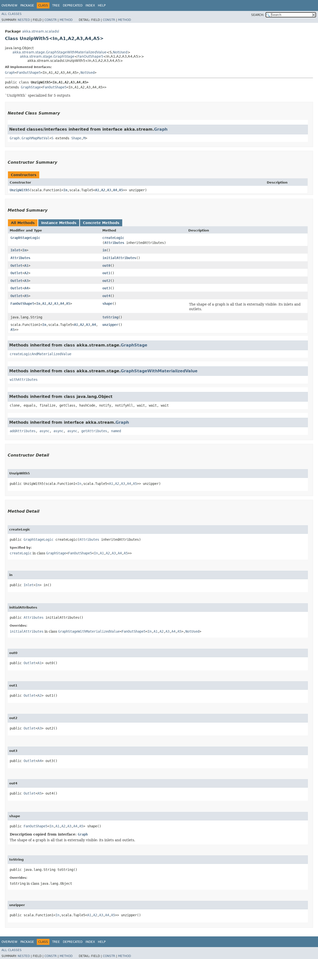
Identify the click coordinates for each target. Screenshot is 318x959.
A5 (121, 190)
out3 (106, 288)
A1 (97, 190)
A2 (103, 190)
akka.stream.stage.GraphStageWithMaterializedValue (59, 52)
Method (66, 20)
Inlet (15, 250)
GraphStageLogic (25, 238)
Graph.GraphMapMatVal (29, 138)
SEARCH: (257, 15)
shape (107, 304)
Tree (56, 5)
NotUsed (120, 52)
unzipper (110, 325)
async (44, 431)
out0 (106, 266)
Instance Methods (58, 223)
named (116, 431)
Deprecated (72, 5)
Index (90, 5)
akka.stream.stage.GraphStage (47, 56)
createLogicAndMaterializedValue (40, 354)
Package (27, 5)
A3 (109, 190)
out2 (106, 281)
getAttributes (94, 431)
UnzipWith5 (20, 190)
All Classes (11, 14)
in (104, 250)
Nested (24, 20)
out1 (106, 273)
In (65, 190)
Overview (9, 5)
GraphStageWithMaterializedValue (159, 371)
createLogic (113, 238)
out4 (106, 296)
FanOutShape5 (90, 56)
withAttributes (24, 380)
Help (102, 5)
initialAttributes (119, 258)
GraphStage (31, 87)
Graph (10, 73)
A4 (115, 190)
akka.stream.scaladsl (40, 31)
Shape (76, 138)
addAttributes (23, 431)
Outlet (16, 266)
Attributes (114, 243)
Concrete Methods (101, 223)
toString (110, 317)
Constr (50, 20)
